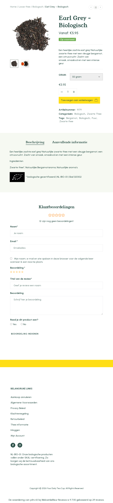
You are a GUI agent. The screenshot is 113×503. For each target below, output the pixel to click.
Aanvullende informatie (69, 142)
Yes (14, 324)
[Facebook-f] (13, 445)
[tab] (35, 143)
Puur (94, 118)
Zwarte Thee (94, 113)
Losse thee (24, 6)
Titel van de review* (21, 278)
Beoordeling (17, 267)
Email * (14, 241)
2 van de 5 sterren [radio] (12, 272)
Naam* (14, 226)
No (24, 324)
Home (13, 6)
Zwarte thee (66, 121)
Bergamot (71, 118)
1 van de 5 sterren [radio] (11, 272)
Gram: (63, 74)
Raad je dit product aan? (24, 319)
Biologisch (38, 6)
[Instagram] (20, 445)
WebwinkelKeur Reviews (54, 499)
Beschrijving (35, 142)
